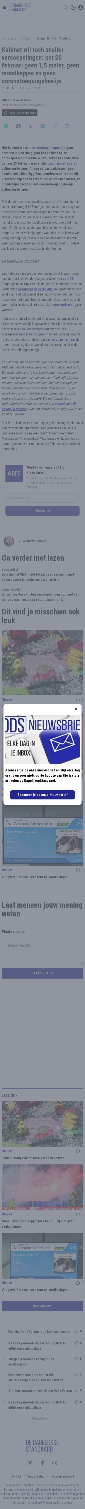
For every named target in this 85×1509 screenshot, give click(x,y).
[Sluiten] (76, 709)
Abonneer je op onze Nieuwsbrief (42, 795)
